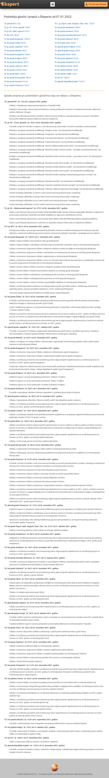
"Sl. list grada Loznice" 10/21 (15, 70)
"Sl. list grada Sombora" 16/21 (66, 31)
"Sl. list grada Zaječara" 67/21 (66, 58)
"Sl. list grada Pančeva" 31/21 (16, 81)
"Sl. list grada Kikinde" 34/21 (15, 51)
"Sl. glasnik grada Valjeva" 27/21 (67, 47)
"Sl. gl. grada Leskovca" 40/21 (16, 66)
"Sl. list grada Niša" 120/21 (15, 74)
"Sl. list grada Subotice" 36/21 (66, 39)
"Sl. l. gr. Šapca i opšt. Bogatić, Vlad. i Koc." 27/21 (74, 24)
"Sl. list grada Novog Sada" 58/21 (17, 78)
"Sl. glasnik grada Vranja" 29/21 (67, 51)
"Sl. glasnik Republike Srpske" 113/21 (69, 81)
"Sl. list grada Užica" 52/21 (65, 43)
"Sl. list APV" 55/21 (11, 35)
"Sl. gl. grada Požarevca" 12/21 (16, 85)
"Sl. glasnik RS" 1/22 (12, 24)
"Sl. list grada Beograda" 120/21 (17, 39)
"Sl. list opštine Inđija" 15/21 (65, 74)
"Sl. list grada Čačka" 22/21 (15, 43)
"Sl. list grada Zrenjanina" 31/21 (67, 62)
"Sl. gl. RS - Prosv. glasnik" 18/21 (17, 27)
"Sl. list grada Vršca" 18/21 (65, 54)
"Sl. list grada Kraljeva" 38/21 (16, 58)
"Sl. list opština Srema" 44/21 (66, 66)
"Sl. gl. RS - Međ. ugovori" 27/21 (17, 31)
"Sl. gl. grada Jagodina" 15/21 (16, 47)
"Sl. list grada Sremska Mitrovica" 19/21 (70, 35)
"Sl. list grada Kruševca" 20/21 (16, 62)
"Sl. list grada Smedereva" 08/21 (67, 27)
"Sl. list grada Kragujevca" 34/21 (17, 54)
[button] (52, 4)
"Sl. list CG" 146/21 (62, 78)
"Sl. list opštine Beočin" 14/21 (66, 70)
